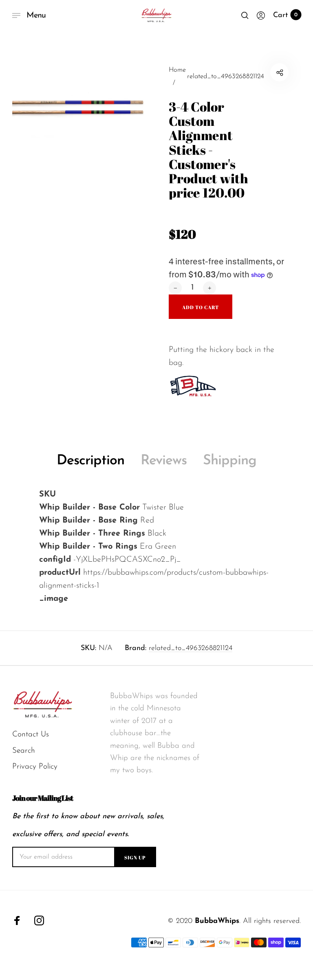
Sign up (135, 857)
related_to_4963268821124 (190, 648)
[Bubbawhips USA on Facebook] (17, 920)
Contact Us (30, 734)
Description (90, 461)
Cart (285, 15)
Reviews (164, 461)
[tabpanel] (84, 135)
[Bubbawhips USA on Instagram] (39, 920)
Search (23, 751)
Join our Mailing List (42, 798)
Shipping (229, 461)
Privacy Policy (34, 767)
